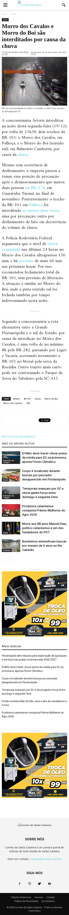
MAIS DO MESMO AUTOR (18, 443)
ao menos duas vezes (40, 211)
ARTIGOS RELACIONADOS (18, 436)
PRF (28, 403)
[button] (64, 5)
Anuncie (39, 897)
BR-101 (27, 398)
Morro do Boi (51, 398)
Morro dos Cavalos (12, 403)
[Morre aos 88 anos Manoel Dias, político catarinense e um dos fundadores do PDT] (11, 528)
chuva (23, 155)
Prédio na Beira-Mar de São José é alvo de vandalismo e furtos (34, 703)
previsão (26, 261)
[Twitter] (39, 883)
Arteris (16, 398)
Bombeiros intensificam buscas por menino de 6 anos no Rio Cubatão (44, 546)
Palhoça (36, 205)
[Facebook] (19, 883)
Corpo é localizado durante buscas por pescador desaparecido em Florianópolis (44, 475)
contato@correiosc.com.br (45, 859)
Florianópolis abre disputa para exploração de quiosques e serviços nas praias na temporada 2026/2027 (34, 657)
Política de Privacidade (26, 901)
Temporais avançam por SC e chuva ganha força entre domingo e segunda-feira (43, 493)
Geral (5, 19)
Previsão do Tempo (8, 461)
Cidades (6, 550)
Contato (50, 897)
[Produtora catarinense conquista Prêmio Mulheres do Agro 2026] (11, 510)
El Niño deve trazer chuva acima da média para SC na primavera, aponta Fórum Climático (44, 457)
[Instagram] (29, 883)
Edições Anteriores (21, 897)
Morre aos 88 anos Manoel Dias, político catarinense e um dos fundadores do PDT (44, 528)
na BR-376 (35, 188)
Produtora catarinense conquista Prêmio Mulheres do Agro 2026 (43, 510)
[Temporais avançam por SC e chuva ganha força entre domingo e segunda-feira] (11, 492)
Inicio (4, 13)
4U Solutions (48, 901)
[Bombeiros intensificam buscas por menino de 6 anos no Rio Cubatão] (11, 545)
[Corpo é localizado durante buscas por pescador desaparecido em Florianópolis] (11, 475)
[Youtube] (49, 883)
